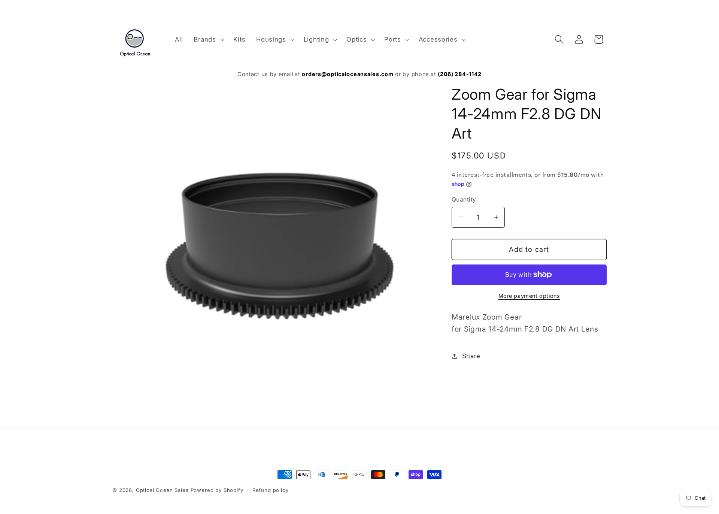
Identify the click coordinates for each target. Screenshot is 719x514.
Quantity (464, 199)
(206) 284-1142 (460, 74)
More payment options (529, 296)
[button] (208, 39)
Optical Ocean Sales (162, 490)
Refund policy (270, 490)
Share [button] (471, 356)
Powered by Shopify (217, 490)
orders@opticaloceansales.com (347, 74)
